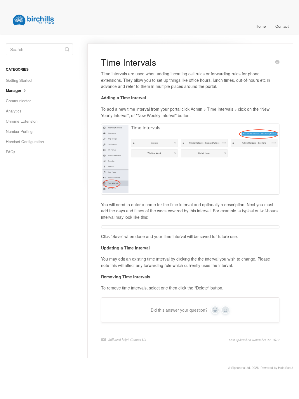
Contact (282, 26)
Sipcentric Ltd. (241, 367)
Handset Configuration (25, 141)
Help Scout (285, 367)
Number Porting (19, 131)
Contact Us (138, 339)
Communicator (18, 100)
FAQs (10, 152)
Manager (14, 90)
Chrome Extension (21, 121)
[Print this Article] (277, 62)
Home (260, 26)
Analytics (14, 111)
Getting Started (19, 80)
